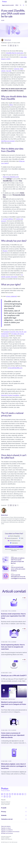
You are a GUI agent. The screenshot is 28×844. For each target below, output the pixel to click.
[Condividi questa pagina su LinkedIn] (15, 45)
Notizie (21, 5)
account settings (8, 219)
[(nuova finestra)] (2, 794)
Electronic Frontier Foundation (10, 395)
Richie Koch (8, 40)
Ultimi (16, 5)
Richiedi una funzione (7, 833)
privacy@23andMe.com (15, 368)
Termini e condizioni (5, 837)
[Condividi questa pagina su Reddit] (11, 45)
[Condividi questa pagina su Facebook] (13, 45)
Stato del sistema (5, 826)
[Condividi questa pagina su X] (8, 45)
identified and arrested (8, 141)
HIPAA (11, 105)
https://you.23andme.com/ (11, 177)
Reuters (5, 251)
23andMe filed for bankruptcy (15, 53)
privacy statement (11, 296)
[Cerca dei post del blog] (26, 5)
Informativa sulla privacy (6, 836)
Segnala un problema (6, 830)
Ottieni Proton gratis (14, 546)
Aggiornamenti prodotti (8, 5)
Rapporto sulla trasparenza (6, 839)
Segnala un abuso (6, 828)
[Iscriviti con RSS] (23, 5)
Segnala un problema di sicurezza (10, 831)
